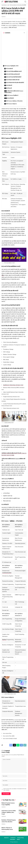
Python (4, 639)
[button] (3, 1)
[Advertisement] (14, 48)
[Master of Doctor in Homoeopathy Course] (22, 829)
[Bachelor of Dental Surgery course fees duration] (22, 821)
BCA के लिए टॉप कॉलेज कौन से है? (13, 79)
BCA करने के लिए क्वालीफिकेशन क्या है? (14, 71)
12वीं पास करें (9, 88)
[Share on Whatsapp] (17, 745)
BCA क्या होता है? (9, 68)
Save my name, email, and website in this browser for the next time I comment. (15, 789)
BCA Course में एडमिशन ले (12, 95)
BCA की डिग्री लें (10, 98)
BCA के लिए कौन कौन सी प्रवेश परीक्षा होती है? (15, 82)
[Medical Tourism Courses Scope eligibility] (22, 804)
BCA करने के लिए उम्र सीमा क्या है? (13, 74)
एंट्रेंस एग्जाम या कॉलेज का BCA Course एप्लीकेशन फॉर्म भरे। (13, 91)
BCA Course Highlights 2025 (11, 65)
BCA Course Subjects (11, 103)
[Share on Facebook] (10, 745)
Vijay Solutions (11, 1)
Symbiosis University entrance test (13, 385)
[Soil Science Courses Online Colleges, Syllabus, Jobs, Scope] (22, 812)
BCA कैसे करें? (9, 85)
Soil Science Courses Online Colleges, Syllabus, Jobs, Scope (9, 812)
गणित (3, 275)
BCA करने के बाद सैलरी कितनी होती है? (13, 77)
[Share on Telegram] (21, 745)
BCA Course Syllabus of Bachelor (14, 101)
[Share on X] (14, 745)
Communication (6, 572)
